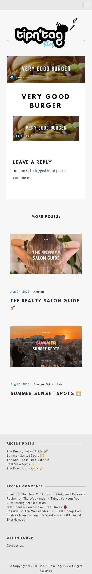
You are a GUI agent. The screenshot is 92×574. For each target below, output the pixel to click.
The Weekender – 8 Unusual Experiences (44, 517)
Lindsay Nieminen (20, 515)
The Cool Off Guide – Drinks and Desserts (53, 494)
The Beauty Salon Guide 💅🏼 (27, 451)
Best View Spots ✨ (21, 464)
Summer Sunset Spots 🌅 (45, 394)
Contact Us (15, 545)
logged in (43, 170)
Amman (38, 291)
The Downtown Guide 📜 (25, 468)
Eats (59, 384)
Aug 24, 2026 (20, 291)
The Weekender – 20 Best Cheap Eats (53, 511)
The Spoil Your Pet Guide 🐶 (28, 459)
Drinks (50, 384)
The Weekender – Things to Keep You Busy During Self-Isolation (43, 500)
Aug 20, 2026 (20, 384)
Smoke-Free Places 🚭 (50, 507)
